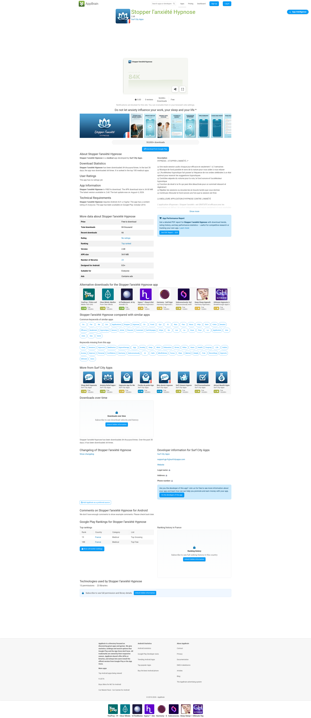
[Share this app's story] (175, 89)
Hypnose (136, 324)
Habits (224, 347)
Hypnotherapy (123, 347)
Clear (180, 353)
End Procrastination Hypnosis (203, 385)
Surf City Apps (103, 367)
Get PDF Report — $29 (169, 232)
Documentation (183, 659)
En (144, 324)
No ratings (125, 238)
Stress (176, 347)
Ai (145, 353)
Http (199, 324)
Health (200, 347)
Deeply (195, 353)
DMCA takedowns (183, 665)
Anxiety (142, 347)
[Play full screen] (182, 89)
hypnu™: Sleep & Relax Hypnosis (146, 302)
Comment (139, 330)
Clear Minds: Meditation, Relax (108, 302)
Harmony (121, 353)
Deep (150, 347)
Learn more (184, 228)
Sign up (214, 4)
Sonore (114, 330)
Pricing (190, 4)
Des (91, 336)
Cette (214, 324)
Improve (92, 353)
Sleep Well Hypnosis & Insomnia (89, 385)
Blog (178, 676)
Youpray (208, 347)
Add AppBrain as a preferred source (96, 502)
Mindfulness (162, 353)
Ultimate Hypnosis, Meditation (221, 302)
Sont (206, 324)
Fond (152, 324)
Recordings (213, 353)
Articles (179, 671)
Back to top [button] (305, 696)
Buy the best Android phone (148, 671)
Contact (180, 648)
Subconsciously (134, 353)
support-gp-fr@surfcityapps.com (171, 459)
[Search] (174, 4)
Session (222, 324)
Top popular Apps (144, 665)
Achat (122, 330)
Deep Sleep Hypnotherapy (203, 302)
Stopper (127, 324)
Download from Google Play (156, 149)
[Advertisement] (152, 41)
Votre (99, 336)
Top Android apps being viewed (110, 673)
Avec (83, 336)
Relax (184, 347)
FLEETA (101, 679)
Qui (160, 324)
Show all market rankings (92, 549)
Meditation (112, 347)
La (184, 330)
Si (167, 324)
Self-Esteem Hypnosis (184, 385)
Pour (200, 330)
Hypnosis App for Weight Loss (127, 385)
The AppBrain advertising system (189, 682)
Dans (92, 359)
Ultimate (84, 359)
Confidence (111, 353)
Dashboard (201, 4)
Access (83, 353)
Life (217, 347)
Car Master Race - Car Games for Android (114, 690)
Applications (116, 324)
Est (106, 324)
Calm (153, 353)
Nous (191, 324)
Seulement (93, 330)
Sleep (83, 347)
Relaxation (168, 347)
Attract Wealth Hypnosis (221, 385)
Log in (227, 4)
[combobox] (162, 3)
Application (217, 330)
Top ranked (126, 243)
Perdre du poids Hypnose (146, 385)
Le (208, 330)
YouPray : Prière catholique (89, 302)
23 (122, 260)
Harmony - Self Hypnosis (165, 302)
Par (91, 324)
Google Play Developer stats (148, 654)
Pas (183, 324)
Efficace (84, 330)
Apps (182, 4)
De (169, 330)
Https (161, 330)
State (192, 347)
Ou (83, 324)
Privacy (179, 654)
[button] (194, 470)
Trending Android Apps (146, 659)
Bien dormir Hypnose (165, 385)
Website (160, 465)
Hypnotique (104, 330)
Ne (99, 324)
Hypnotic (223, 353)
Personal (101, 353)
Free (203, 353)
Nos (175, 324)
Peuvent (130, 330)
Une (226, 330)
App (134, 347)
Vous (192, 330)
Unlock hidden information (117, 424)
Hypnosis (101, 347)
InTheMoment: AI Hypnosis (127, 302)
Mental (188, 353)
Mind (158, 347)
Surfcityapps (151, 330)
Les (176, 330)
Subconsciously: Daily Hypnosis (184, 302)
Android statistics (144, 648)
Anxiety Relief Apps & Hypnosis (108, 385)
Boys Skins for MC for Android (110, 684)
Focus (172, 353)
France (98, 537)
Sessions (92, 347)
